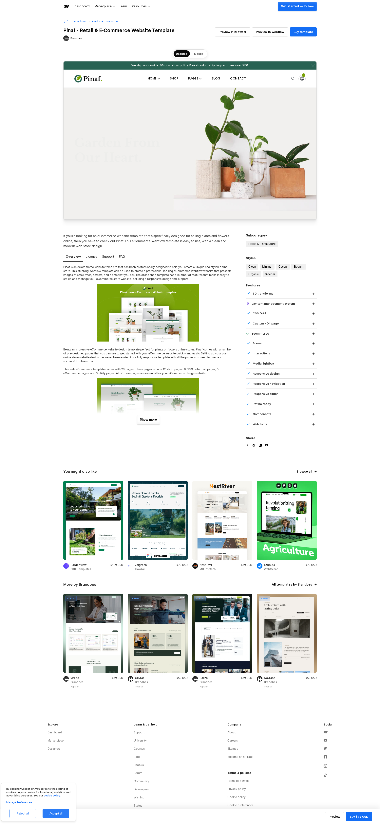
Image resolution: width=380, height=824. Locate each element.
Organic (253, 274)
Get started (297, 6)
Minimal (267, 266)
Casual (282, 266)
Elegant (298, 266)
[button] (104, 6)
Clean (252, 266)
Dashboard (82, 6)
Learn (123, 6)
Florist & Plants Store (262, 243)
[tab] (73, 257)
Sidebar (270, 274)
